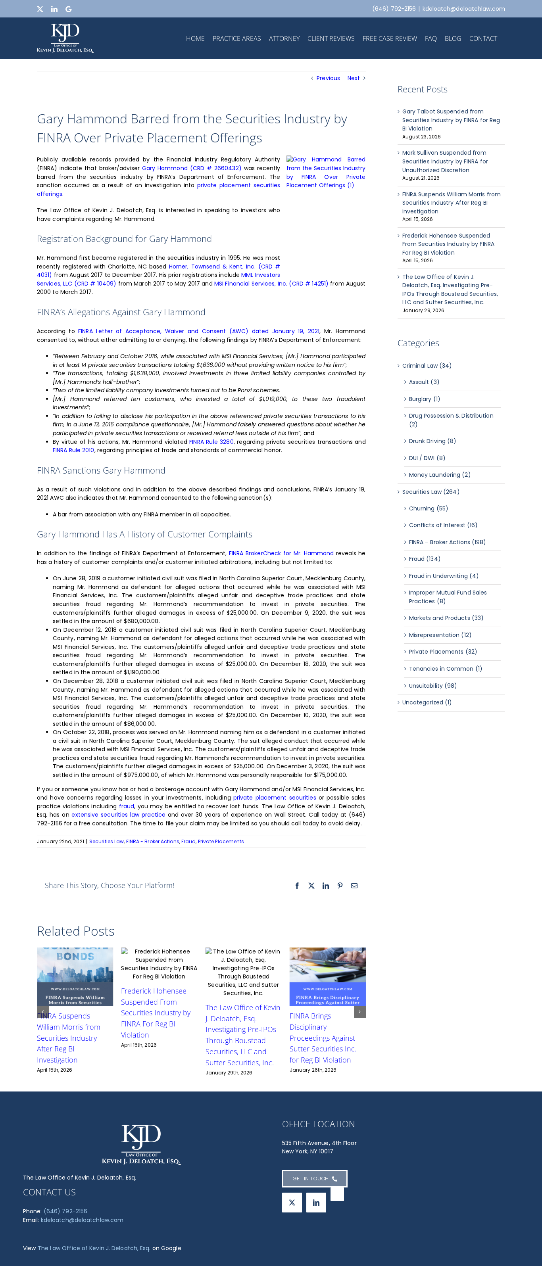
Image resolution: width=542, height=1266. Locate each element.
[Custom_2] (337, 1194)
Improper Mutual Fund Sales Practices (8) (448, 597)
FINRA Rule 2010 (73, 450)
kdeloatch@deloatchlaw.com (464, 9)
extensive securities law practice (118, 815)
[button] (43, 1012)
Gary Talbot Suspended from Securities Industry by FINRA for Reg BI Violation (451, 119)
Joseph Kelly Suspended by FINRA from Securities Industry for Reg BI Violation (323, 1004)
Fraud (188, 841)
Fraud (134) (425, 559)
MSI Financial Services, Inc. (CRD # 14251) (271, 284)
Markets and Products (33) (446, 618)
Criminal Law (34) (427, 366)
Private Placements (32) (443, 652)
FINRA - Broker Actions (152, 841)
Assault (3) (424, 382)
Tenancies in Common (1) (445, 669)
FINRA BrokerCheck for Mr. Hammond (281, 553)
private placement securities (274, 798)
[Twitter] (292, 1202)
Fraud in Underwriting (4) (444, 576)
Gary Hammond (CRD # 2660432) (192, 168)
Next (354, 78)
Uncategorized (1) (427, 702)
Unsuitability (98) (433, 686)
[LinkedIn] (316, 1202)
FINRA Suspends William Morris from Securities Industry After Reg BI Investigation (451, 202)
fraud (127, 806)
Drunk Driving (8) (433, 441)
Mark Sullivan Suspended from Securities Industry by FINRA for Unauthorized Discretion (445, 161)
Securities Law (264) (431, 492)
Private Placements (221, 841)
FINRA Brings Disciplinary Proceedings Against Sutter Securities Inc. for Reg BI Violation (154, 1038)
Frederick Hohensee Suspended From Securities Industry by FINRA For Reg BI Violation (448, 244)
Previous (328, 78)
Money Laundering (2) (440, 475)
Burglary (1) (424, 399)
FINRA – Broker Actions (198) (447, 542)
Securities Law (106, 841)
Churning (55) (428, 508)
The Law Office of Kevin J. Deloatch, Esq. (94, 1248)
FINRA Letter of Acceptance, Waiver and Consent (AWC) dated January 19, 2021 (198, 331)
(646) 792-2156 (65, 1211)
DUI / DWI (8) (427, 458)
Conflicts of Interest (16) (443, 525)
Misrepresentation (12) (440, 635)
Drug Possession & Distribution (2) (451, 420)
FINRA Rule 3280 (211, 442)
